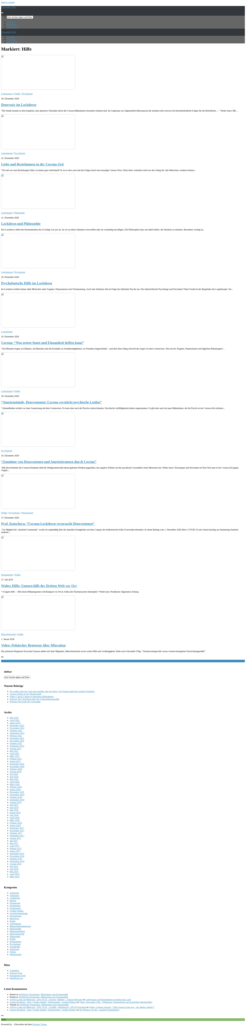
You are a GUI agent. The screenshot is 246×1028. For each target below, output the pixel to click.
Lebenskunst (7, 94)
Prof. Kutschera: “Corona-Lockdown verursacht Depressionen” (47, 523)
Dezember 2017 (17, 828)
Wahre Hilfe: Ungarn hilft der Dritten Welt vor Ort (39, 586)
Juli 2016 (14, 866)
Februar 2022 (16, 736)
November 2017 (17, 830)
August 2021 (15, 748)
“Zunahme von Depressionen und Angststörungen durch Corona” (48, 462)
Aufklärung (15, 898)
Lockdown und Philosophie (21, 223)
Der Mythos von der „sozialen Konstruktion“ (99, 1010)
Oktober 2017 (16, 833)
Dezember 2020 (17, 764)
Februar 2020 (16, 787)
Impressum (12, 24)
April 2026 (15, 720)
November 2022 (17, 728)
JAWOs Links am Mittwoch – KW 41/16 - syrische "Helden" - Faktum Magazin (46, 999)
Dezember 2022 (17, 725)
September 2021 (17, 746)
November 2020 (17, 766)
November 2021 (17, 741)
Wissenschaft (27, 513)
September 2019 (17, 800)
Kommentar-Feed (17, 975)
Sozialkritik (15, 947)
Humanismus (7, 575)
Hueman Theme (39, 1024)
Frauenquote (15, 908)
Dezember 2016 (17, 853)
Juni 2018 (14, 815)
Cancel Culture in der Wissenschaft (25, 694)
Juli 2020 (14, 774)
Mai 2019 (14, 810)
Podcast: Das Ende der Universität (25, 701)
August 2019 (15, 802)
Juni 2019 (14, 807)
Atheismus (14, 895)
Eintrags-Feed (16, 973)
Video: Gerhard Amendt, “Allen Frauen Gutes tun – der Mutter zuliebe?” (122, 1007)
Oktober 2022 (16, 730)
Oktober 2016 (16, 859)
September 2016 (17, 861)
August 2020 (15, 771)
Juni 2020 (14, 777)
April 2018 (15, 818)
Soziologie (14, 949)
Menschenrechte (8, 634)
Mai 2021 (14, 751)
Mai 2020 (14, 779)
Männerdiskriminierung (20, 926)
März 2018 (15, 820)
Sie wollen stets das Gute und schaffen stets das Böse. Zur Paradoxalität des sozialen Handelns (52, 691)
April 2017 (15, 846)
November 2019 (17, 794)
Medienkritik (15, 929)
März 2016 (15, 876)
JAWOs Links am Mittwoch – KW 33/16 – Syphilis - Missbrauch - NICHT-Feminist (48, 1007)
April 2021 (15, 753)
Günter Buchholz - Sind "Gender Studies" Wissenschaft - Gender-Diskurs (43, 1002)
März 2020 (15, 784)
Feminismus (15, 906)
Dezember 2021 (17, 738)
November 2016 (17, 856)
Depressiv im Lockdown (18, 105)
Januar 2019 (15, 812)
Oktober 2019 (16, 797)
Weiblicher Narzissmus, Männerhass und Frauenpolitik (43, 994)
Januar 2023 (15, 723)
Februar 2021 (16, 759)
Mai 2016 (14, 871)
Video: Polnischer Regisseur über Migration (33, 645)
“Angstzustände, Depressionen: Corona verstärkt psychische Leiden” (51, 402)
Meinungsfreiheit (17, 931)
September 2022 (17, 733)
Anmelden (14, 970)
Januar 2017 (15, 851)
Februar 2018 (16, 823)
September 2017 (17, 835)
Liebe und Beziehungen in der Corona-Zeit (32, 164)
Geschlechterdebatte (19, 913)
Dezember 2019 (17, 792)
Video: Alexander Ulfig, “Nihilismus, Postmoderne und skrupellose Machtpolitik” (116, 1002)
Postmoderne (15, 941)
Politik (17, 94)
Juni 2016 (14, 869)
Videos (13, 952)
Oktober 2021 (16, 743)
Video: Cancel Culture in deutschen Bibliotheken (32, 696)
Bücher (13, 900)
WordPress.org (16, 978)
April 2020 (15, 782)
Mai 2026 (14, 718)
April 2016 (15, 874)
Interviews (14, 918)
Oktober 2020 (16, 769)
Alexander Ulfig (8, 7)
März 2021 (15, 756)
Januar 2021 (15, 761)
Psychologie (27, 94)
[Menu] (2, 12)
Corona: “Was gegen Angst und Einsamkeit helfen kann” (42, 342)
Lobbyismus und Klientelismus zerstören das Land (108, 999)
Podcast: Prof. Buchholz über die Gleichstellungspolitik (34, 699)
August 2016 (15, 864)
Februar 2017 (16, 848)
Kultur (13, 921)
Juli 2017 (14, 841)
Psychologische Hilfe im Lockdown (26, 283)
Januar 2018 (15, 825)
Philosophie (19, 213)
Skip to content (8, 2)
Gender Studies (16, 911)
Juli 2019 (14, 805)
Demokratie (15, 903)
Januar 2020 (15, 789)
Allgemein (14, 893)
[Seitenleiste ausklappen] (2, 656)
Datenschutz (12, 27)
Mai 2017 (14, 843)
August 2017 (15, 838)
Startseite (11, 22)
